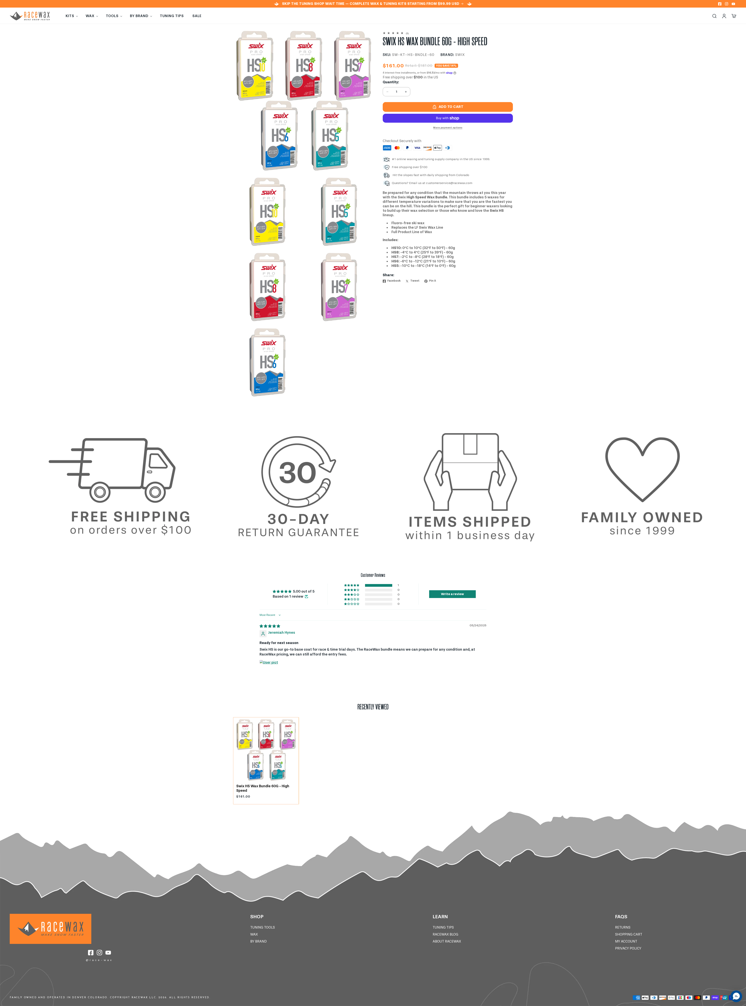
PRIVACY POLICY (628, 948)
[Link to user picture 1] (269, 669)
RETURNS (622, 927)
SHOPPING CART (628, 934)
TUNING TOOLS (262, 927)
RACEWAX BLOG (445, 934)
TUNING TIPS (443, 927)
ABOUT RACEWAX (447, 941)
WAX (254, 934)
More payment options (447, 127)
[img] (270, 626)
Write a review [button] (452, 594)
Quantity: (391, 82)
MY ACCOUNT (626, 941)
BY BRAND (258, 941)
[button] (71, 16)
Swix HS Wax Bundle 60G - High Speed (262, 788)
